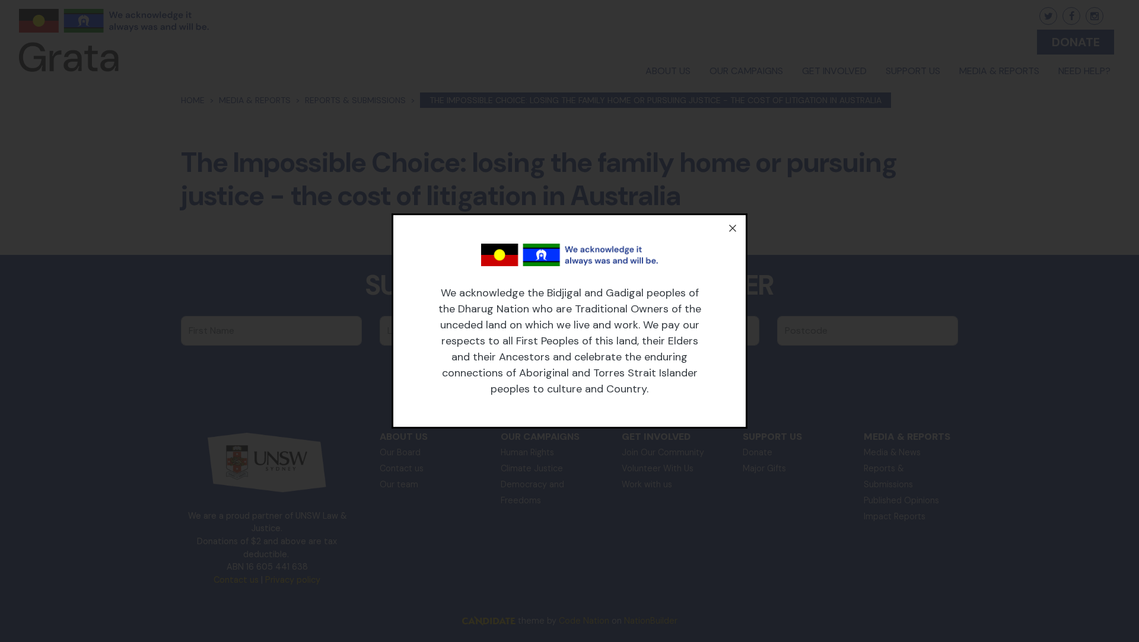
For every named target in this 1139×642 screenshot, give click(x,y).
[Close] (733, 228)
